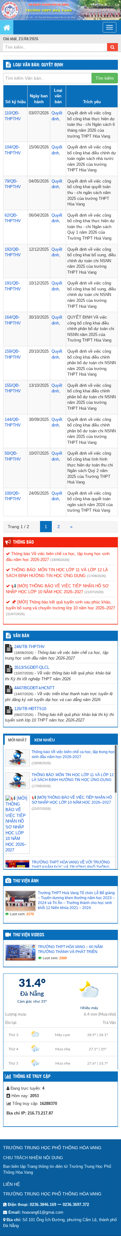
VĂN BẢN (21, 636)
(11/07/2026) (15, 614)
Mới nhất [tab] (17, 740)
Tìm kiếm (105, 78)
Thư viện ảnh (25, 881)
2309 (63, 958)
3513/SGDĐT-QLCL (31, 667)
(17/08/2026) (96, 576)
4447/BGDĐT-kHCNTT (34, 688)
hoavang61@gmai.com (42, 1212)
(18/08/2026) (59, 560)
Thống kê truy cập (32, 1077)
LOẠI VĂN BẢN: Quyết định (38, 65)
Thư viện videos (28, 935)
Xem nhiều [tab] (44, 740)
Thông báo (23, 542)
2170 (30, 914)
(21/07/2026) (94, 592)
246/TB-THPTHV (29, 646)
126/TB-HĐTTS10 (30, 708)
